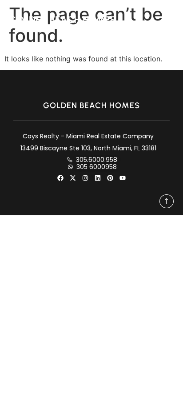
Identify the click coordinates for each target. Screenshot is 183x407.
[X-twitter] (73, 178)
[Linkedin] (98, 178)
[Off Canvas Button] (167, 19)
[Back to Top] (167, 201)
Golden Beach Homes (62, 20)
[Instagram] (85, 178)
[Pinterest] (110, 178)
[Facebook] (60, 178)
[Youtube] (122, 178)
